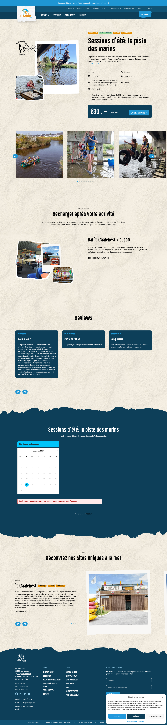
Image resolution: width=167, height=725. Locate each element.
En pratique (70, 9)
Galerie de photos (83, 9)
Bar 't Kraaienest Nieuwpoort (99, 258)
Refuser (136, 716)
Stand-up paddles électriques (89, 3)
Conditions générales (23, 699)
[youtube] (29, 694)
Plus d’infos (21, 612)
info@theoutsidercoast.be (27, 676)
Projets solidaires (72, 695)
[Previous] (18, 392)
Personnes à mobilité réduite (50, 685)
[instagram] (20, 694)
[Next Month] (57, 451)
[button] (162, 697)
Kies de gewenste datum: (29, 444)
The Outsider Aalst (85, 722)
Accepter (117, 716)
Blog (139, 9)
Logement (82, 15)
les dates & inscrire (139, 112)
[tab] (77, 181)
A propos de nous (99, 9)
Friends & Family (48, 672)
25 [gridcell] (27, 485)
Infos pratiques (71, 676)
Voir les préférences (155, 716)
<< (15, 156)
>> (152, 156)
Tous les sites (33, 722)
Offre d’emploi (129, 9)
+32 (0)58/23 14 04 (24, 673)
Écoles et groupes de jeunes (52, 679)
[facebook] (16, 694)
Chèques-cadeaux (115, 9)
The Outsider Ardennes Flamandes (58, 722)
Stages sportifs (70, 15)
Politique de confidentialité (25, 703)
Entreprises (57, 15)
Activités (44, 15)
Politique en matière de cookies (135, 721)
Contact (145, 14)
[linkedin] (25, 694)
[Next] (25, 392)
